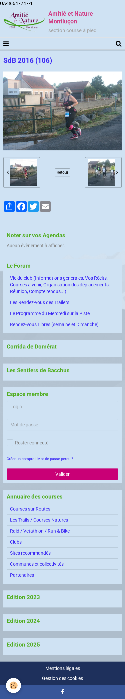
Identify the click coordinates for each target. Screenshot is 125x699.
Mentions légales (62, 668)
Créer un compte (20, 459)
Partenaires (22, 575)
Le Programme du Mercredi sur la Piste (50, 313)
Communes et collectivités (37, 564)
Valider (62, 474)
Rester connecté (31, 442)
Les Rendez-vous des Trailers (39, 302)
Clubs (16, 542)
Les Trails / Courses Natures (39, 520)
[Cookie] (13, 685)
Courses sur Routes (30, 509)
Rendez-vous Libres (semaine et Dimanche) (54, 324)
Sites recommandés (30, 553)
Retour (62, 172)
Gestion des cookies (62, 678)
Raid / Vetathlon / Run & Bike (40, 531)
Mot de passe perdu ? (55, 459)
